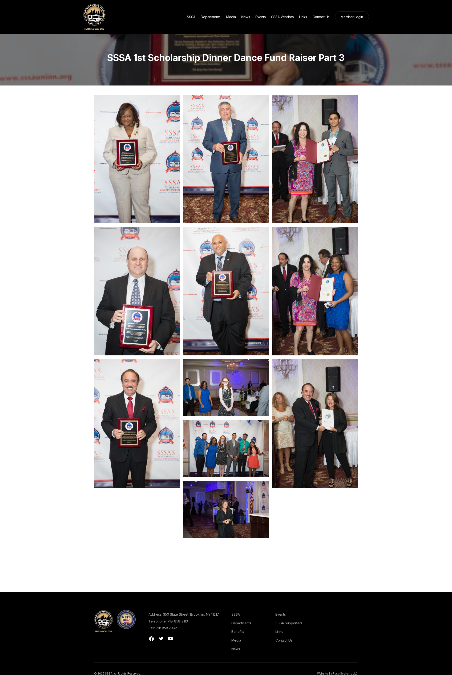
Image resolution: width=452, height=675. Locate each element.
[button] (191, 17)
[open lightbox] (137, 159)
